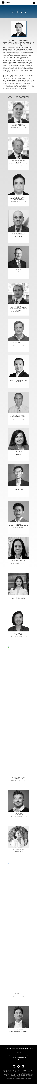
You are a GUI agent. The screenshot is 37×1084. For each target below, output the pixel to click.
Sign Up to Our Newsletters (18, 1055)
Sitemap (18, 1053)
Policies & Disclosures (18, 1057)
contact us (18, 1059)
